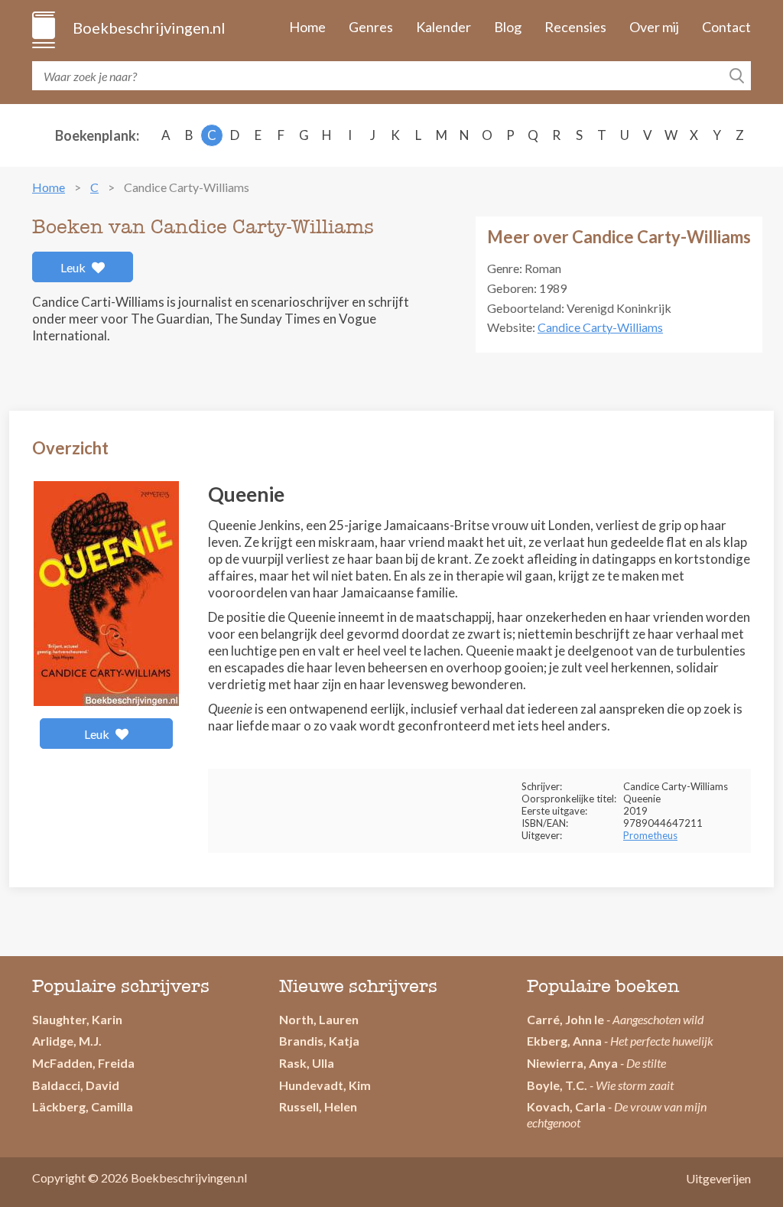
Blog (507, 26)
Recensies (575, 26)
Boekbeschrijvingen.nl (148, 27)
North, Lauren (319, 1019)
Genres (371, 26)
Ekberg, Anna (564, 1040)
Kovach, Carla (566, 1106)
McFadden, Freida (83, 1063)
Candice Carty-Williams (600, 327)
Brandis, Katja (319, 1040)
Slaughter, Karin (77, 1019)
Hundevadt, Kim (325, 1085)
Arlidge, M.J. (67, 1040)
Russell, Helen (318, 1106)
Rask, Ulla (306, 1063)
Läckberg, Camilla (82, 1106)
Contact (726, 26)
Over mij (654, 26)
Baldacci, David (75, 1085)
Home (307, 26)
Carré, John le (565, 1019)
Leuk (74, 267)
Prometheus (650, 835)
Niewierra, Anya (572, 1063)
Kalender (443, 26)
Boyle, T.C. (557, 1085)
